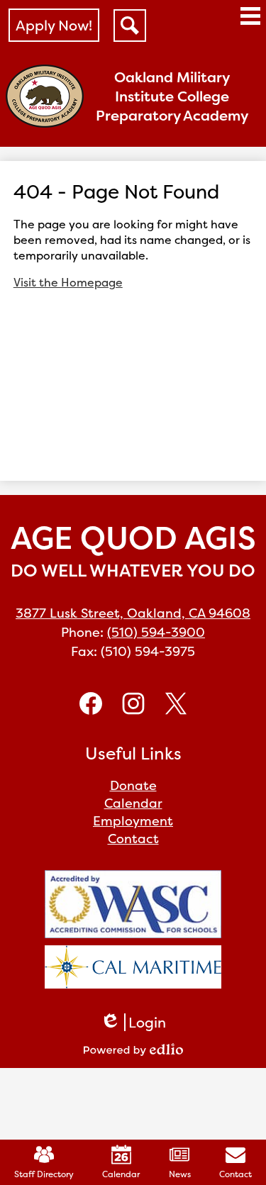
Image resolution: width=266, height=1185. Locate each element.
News (180, 1174)
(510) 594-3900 (156, 632)
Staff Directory (44, 1174)
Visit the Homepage (68, 282)
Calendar (121, 1174)
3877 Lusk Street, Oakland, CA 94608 (133, 613)
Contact (235, 1174)
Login (133, 1022)
